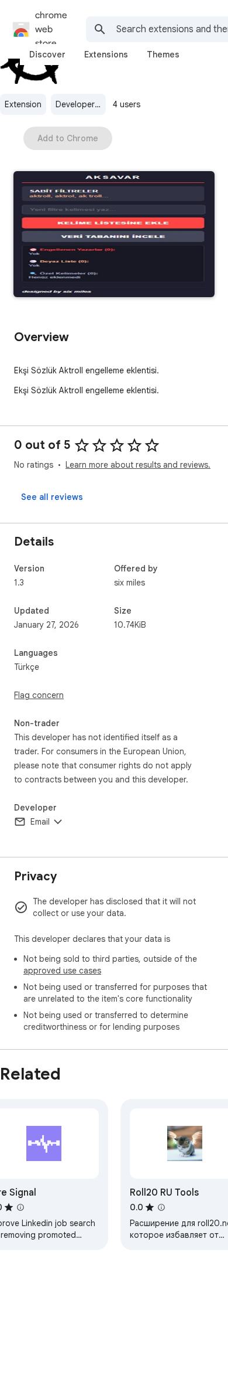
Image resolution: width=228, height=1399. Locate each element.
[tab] (47, 54)
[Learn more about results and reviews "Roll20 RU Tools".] (161, 1207)
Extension (23, 104)
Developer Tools (81, 104)
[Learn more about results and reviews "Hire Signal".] (20, 1207)
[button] (114, 235)
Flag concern (39, 695)
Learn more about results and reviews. (137, 464)
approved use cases (62, 970)
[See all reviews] (52, 497)
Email (40, 821)
